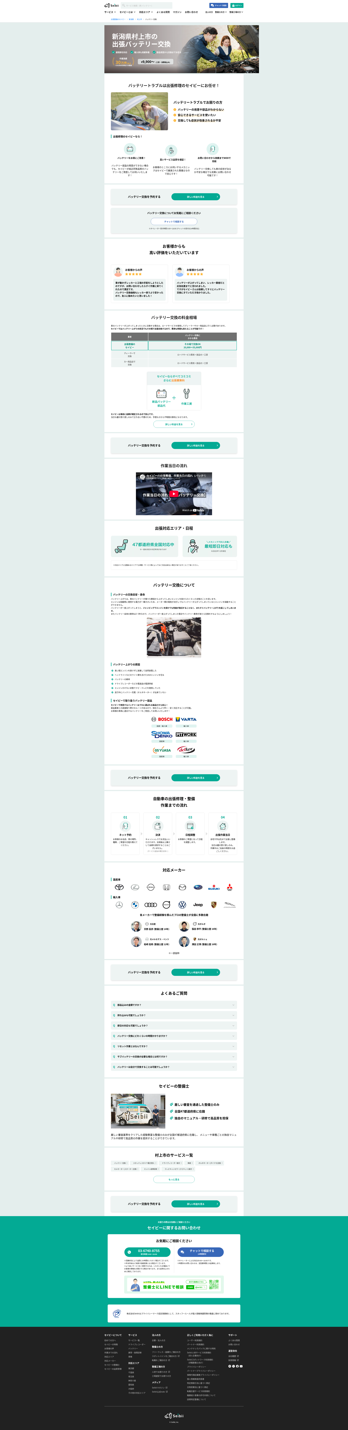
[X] (233, 1366)
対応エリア (109, 1356)
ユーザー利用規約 (194, 1340)
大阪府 (131, 1388)
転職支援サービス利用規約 (198, 1391)
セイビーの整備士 (112, 1364)
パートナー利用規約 (195, 1344)
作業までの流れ (111, 1352)
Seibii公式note (158, 1391)
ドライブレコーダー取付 (171, 1163)
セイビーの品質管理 (113, 1368)
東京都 (131, 1368)
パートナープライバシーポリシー (201, 1370)
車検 (189, 1163)
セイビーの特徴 (111, 1344)
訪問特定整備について (196, 1399)
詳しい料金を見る (195, 196)
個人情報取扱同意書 (195, 1379)
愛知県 (131, 1384)
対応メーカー (110, 1360)
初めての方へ (110, 1340)
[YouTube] (241, 1366)
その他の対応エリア (136, 1392)
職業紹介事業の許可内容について (201, 1395)
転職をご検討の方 (159, 1360)
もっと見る (174, 1179)
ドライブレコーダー (136, 1344)
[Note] (229, 1366)
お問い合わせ (191, 12)
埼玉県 (131, 1376)
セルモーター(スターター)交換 (125, 1169)
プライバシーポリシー (196, 1366)
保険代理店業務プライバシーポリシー (203, 1374)
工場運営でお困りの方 (161, 1376)
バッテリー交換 (120, 1163)
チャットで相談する (174, 221)
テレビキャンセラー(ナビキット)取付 (178, 1169)
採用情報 (232, 1360)
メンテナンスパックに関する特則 (201, 1348)
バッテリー (133, 1348)
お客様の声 (109, 1348)
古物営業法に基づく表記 (197, 1387)
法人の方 (209, 12)
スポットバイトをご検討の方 (164, 1356)
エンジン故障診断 (150, 1169)
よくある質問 (163, 12)
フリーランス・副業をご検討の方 (166, 1352)
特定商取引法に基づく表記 (198, 1383)
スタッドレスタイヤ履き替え (143, 1163)
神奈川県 (132, 1380)
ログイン (238, 5)
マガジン (177, 12)
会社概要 (232, 1356)
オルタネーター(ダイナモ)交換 (209, 1163)
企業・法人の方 (158, 1340)
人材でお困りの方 (159, 1371)
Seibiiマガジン (158, 1387)
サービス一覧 (134, 1340)
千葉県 (131, 1372)
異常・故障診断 (135, 1352)
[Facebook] (237, 1366)
